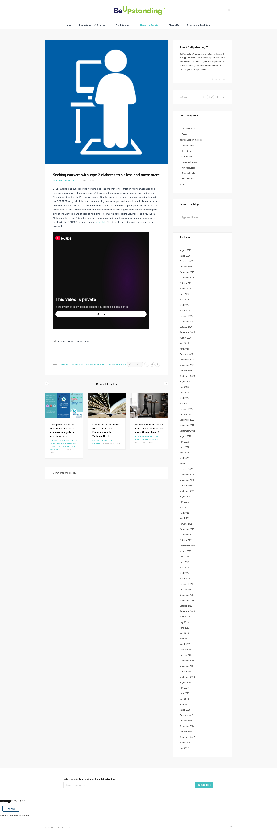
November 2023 (187, 365)
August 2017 (185, 742)
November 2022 (187, 425)
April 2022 (184, 458)
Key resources (69, 441)
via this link (99, 222)
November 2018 (187, 666)
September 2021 (187, 491)
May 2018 (184, 699)
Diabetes (64, 364)
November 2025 (187, 278)
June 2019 (184, 628)
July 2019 (184, 622)
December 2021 (187, 474)
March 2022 (185, 463)
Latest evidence (58, 443)
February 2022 (186, 469)
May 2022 (184, 452)
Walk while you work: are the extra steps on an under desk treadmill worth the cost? (149, 428)
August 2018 (185, 682)
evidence (75, 364)
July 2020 (184, 556)
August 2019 (185, 617)
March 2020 (185, 578)
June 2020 (184, 562)
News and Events (149, 25)
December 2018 (187, 660)
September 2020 (187, 546)
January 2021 (186, 524)
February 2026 (186, 261)
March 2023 (185, 403)
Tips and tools (188, 173)
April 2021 (184, 513)
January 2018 (186, 721)
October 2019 (186, 606)
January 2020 (186, 589)
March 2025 (185, 310)
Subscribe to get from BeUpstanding (89, 779)
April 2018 (184, 704)
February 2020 (186, 584)
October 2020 (186, 540)
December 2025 (187, 272)
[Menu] (48, 10)
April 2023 (184, 398)
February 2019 (186, 649)
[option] (64, 426)
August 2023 (185, 381)
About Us (174, 25)
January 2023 (186, 414)
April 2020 (184, 573)
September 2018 (187, 677)
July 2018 (184, 688)
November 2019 (187, 600)
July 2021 (184, 502)
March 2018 (185, 710)
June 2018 (184, 693)
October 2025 (186, 283)
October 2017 (186, 731)
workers (121, 364)
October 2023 (186, 370)
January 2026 (186, 266)
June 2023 (184, 392)
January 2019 (186, 655)
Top (230, 826)
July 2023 (184, 387)
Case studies (188, 146)
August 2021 (185, 496)
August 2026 (185, 250)
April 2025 (184, 305)
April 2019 (184, 638)
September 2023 (187, 376)
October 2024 (186, 327)
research (102, 364)
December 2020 (187, 529)
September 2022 (187, 431)
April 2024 (184, 349)
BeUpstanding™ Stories (92, 25)
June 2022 (184, 447)
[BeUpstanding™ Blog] (138, 11)
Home (68, 25)
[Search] (228, 10)
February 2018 (186, 715)
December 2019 (187, 595)
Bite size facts (188, 179)
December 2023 (187, 360)
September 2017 (187, 737)
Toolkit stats (187, 151)
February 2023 (186, 409)
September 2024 (187, 332)
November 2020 (187, 535)
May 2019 (184, 633)
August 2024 (185, 338)
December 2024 (187, 321)
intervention (88, 364)
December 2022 (187, 420)
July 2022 (184, 442)
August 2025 (185, 288)
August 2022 (185, 436)
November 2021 (187, 480)
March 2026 (185, 256)
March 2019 (185, 644)
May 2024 (184, 343)
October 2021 (186, 485)
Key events (55, 441)
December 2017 (187, 726)
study (112, 364)
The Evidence (122, 25)
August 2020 (185, 551)
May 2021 (184, 507)
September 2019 (187, 611)
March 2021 (185, 518)
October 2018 (186, 671)
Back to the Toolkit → (198, 25)
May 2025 (184, 299)
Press (75, 180)
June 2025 (184, 294)
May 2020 (184, 567)
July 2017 (184, 748)
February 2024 (186, 354)
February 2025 (186, 316)
